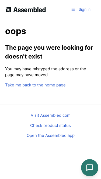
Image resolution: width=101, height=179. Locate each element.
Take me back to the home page (35, 84)
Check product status (50, 125)
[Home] (25, 9)
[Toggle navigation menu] (73, 9)
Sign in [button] (84, 9)
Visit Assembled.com (51, 115)
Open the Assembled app (51, 135)
